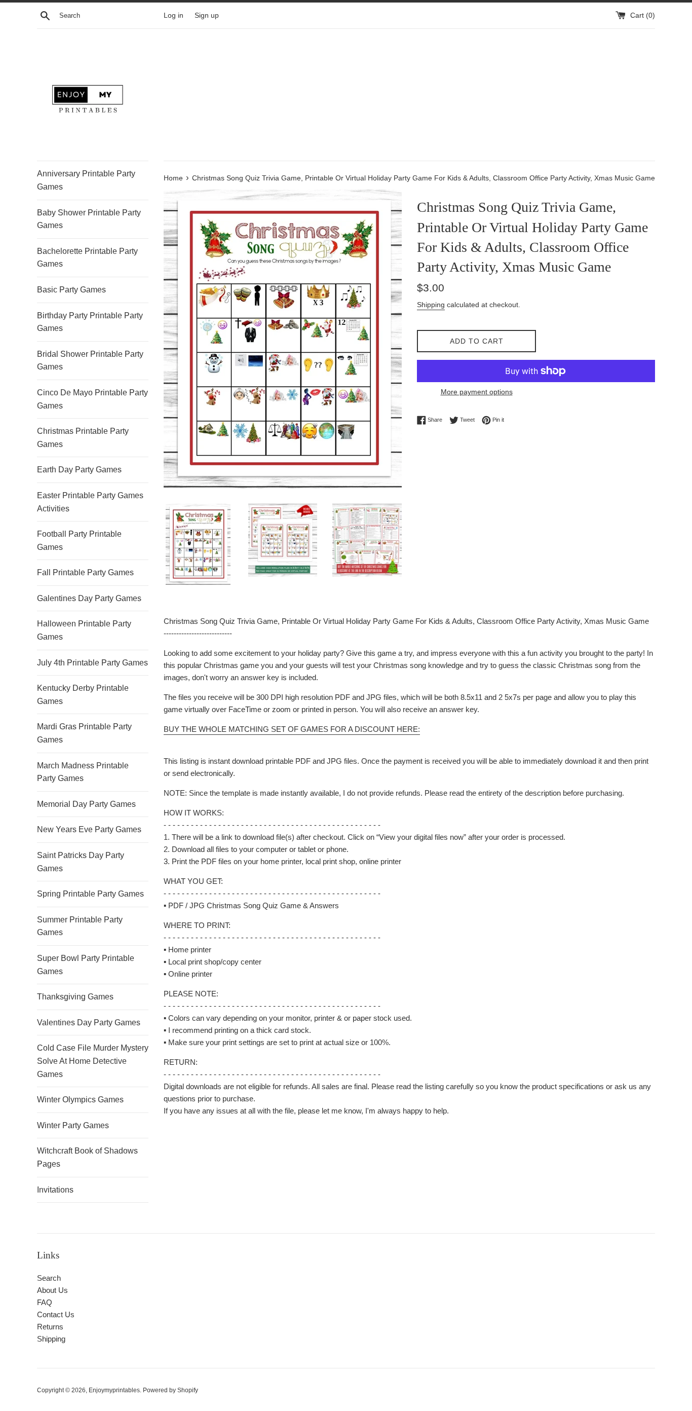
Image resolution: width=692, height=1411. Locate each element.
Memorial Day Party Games (86, 804)
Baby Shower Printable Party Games (89, 219)
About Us (52, 1290)
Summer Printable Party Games (80, 926)
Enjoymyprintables (114, 1390)
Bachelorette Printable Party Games (87, 258)
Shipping (431, 305)
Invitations (55, 1189)
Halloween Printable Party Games (84, 630)
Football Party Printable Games (79, 540)
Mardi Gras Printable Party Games (84, 733)
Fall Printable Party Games (85, 572)
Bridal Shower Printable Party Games (90, 361)
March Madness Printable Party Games (83, 772)
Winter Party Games (73, 1125)
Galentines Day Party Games (89, 598)
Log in (173, 15)
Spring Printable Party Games (90, 893)
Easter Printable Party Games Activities (90, 502)
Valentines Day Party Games (88, 1022)
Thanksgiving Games (75, 996)
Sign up (207, 15)
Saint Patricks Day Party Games (80, 862)
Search (49, 1278)
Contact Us (55, 1314)
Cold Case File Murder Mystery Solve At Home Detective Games (92, 1061)
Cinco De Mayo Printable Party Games (92, 399)
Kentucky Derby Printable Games (83, 695)
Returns (50, 1326)
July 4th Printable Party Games (92, 662)
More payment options (477, 392)
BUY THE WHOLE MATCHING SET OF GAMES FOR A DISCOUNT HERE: (292, 729)
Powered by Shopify (170, 1390)
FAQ (44, 1302)
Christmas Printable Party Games (83, 438)
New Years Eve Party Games (89, 829)
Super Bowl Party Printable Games (85, 965)
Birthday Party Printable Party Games (90, 322)
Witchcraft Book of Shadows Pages (87, 1157)
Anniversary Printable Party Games (86, 180)
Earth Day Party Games (79, 469)
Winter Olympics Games (80, 1099)
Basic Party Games (71, 289)
